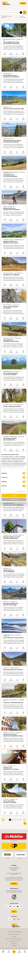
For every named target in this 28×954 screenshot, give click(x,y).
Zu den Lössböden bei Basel (12, 406)
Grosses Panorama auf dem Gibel (13, 108)
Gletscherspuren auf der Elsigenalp (8, 570)
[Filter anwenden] (24, 12)
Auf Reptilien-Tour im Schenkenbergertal (10, 175)
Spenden (23, 3)
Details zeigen (20, 491)
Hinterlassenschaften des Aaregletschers (10, 439)
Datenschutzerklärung (14, 940)
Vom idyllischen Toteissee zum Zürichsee (11, 340)
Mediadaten (14, 945)
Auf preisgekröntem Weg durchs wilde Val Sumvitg (11, 42)
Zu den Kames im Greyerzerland (13, 637)
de (10, 919)
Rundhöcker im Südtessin (11, 274)
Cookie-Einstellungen (14, 934)
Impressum (14, 936)
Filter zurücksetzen (22, 17)
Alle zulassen (14, 495)
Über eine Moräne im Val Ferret (13, 669)
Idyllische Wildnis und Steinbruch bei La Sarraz (10, 242)
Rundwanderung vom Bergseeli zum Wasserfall (11, 76)
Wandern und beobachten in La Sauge (10, 768)
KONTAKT (14, 883)
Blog (14, 911)
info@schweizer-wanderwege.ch (14, 873)
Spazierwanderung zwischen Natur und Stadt (11, 209)
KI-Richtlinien (14, 943)
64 (24, 819)
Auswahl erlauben (14, 499)
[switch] (24, 477)
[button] (13, 951)
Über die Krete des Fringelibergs (13, 505)
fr (14, 919)
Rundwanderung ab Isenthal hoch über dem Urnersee (12, 141)
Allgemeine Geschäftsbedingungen (14, 938)
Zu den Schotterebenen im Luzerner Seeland (10, 374)
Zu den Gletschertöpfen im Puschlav (10, 307)
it (18, 919)
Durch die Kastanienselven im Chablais (9, 801)
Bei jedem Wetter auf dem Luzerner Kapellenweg (11, 537)
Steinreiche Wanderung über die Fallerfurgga (10, 604)
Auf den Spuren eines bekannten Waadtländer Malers (13, 735)
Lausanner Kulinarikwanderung (13, 702)
